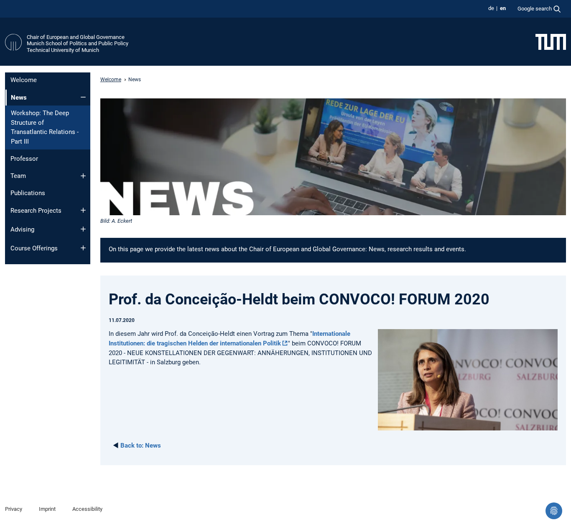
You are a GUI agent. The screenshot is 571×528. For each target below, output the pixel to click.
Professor (24, 158)
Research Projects (35, 210)
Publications (27, 193)
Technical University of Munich (63, 50)
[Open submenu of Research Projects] (83, 210)
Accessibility (87, 509)
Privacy (13, 509)
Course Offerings (34, 248)
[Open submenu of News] (83, 97)
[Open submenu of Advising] (83, 229)
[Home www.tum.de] (550, 41)
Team (18, 176)
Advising (22, 229)
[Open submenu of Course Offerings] (83, 248)
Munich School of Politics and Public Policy (77, 43)
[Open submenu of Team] (83, 176)
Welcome (23, 80)
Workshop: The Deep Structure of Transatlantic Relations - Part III (45, 127)
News (140, 445)
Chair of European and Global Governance (76, 37)
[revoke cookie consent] (554, 510)
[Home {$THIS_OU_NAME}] (13, 43)
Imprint (47, 509)
